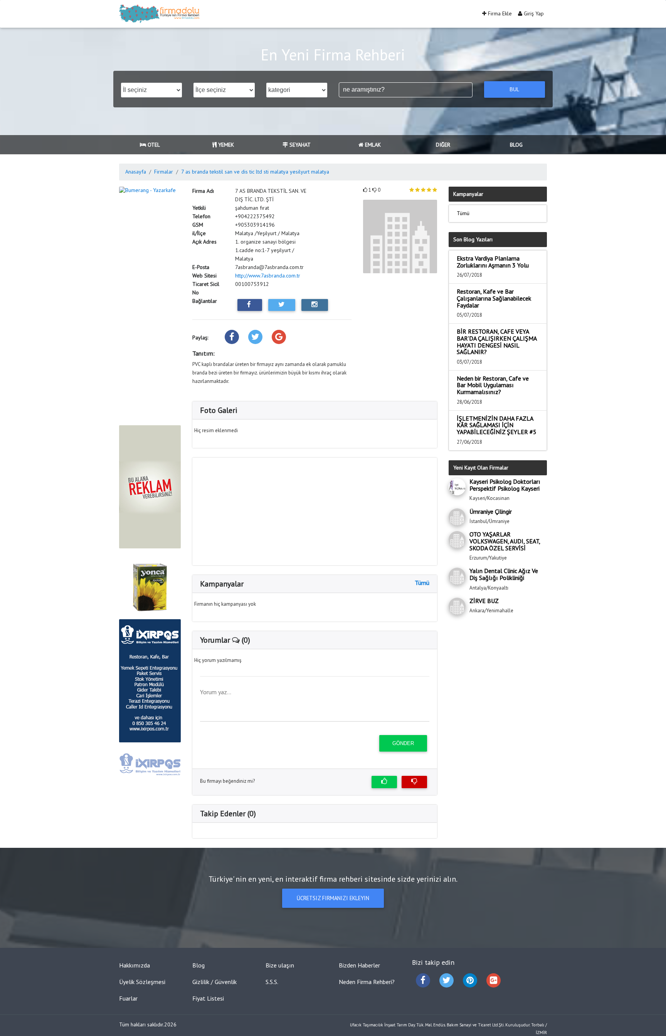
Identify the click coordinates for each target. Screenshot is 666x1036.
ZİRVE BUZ (484, 601)
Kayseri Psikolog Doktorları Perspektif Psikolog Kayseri (504, 485)
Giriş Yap (533, 13)
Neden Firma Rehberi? (367, 982)
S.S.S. (272, 982)
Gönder (403, 743)
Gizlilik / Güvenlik (214, 982)
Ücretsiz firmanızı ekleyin (333, 898)
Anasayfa (135, 171)
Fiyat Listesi (208, 998)
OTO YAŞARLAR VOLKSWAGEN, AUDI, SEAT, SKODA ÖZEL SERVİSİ (504, 540)
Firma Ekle (499, 13)
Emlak (373, 144)
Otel (154, 144)
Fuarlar (128, 998)
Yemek (226, 144)
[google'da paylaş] (279, 337)
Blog (516, 144)
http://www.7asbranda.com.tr (267, 275)
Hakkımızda (134, 965)
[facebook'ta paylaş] (232, 337)
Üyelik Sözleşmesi (142, 982)
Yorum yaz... (215, 692)
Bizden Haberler (359, 965)
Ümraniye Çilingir (490, 511)
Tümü (422, 583)
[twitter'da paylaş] (255, 337)
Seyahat (300, 144)
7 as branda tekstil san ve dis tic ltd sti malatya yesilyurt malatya (255, 171)
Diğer (443, 144)
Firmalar (163, 171)
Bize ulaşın (280, 965)
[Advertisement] (150, 309)
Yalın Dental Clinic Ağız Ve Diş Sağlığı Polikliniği (503, 574)
